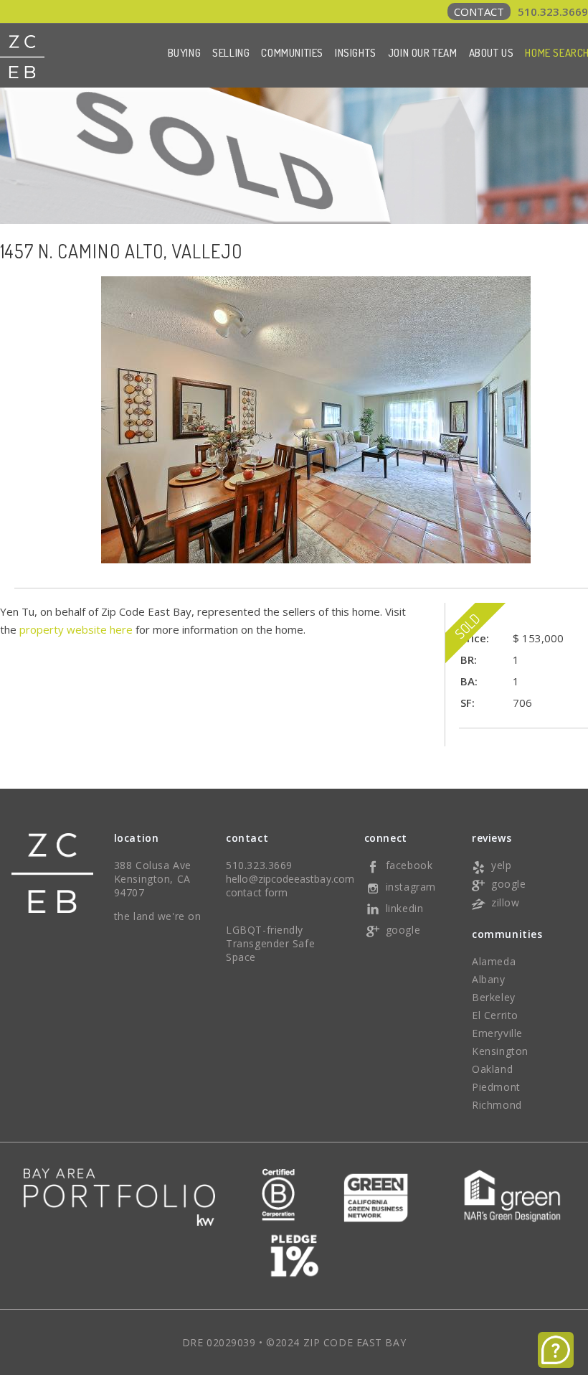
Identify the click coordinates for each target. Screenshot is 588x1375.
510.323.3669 (521, 11)
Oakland (492, 1069)
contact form (257, 892)
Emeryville (497, 1033)
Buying (184, 53)
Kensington (500, 1051)
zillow (505, 902)
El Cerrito (495, 1015)
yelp (501, 865)
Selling (231, 53)
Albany (488, 979)
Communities (292, 53)
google (403, 930)
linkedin (404, 908)
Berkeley (493, 997)
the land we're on (157, 916)
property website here (76, 629)
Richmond (496, 1105)
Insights (355, 53)
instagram (411, 886)
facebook (409, 865)
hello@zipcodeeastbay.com (290, 879)
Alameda (494, 961)
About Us (491, 53)
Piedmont (496, 1087)
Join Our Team (422, 53)
